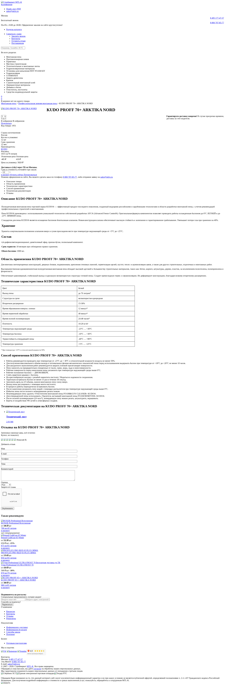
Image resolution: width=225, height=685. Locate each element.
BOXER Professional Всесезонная (15, 523)
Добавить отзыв (8, 444)
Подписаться (7, 605)
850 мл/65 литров (8, 558)
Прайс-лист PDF (13, 9)
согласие (37, 669)
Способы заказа (13, 632)
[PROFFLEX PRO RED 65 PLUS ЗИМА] (112, 550)
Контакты (15, 38)
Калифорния (6, 4)
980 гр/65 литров (8, 585)
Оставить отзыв (18, 41)
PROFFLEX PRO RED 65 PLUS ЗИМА (18, 553)
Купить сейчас (17, 175)
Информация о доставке (17, 627)
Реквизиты (11, 618)
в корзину (5, 175)
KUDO (4, 149)
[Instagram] (12, 651)
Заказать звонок (18, 36)
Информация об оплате (16, 630)
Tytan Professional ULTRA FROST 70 (17, 565)
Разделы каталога (14, 29)
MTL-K (30, 666)
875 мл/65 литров (8, 546)
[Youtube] (21, 651)
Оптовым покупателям (16, 643)
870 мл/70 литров (8, 573)
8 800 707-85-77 (217, 23)
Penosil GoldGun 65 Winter (12, 538)
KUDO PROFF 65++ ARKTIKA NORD (18, 580)
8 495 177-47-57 (217, 18)
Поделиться (6, 123)
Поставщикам (17, 43)
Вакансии (10, 611)
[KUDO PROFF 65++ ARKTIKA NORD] (112, 578)
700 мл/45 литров (8, 528)
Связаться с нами (13, 34)
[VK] (3, 651)
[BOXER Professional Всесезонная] (112, 521)
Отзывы (9, 616)
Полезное (10, 634)
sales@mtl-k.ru (12, 11)
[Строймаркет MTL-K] (11, 2)
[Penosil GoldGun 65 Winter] (112, 535)
